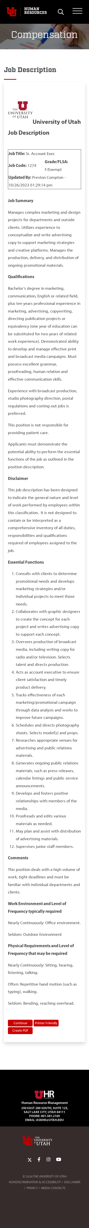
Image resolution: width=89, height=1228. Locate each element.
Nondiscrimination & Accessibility (35, 1182)
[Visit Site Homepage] (44, 1094)
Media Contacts (53, 1188)
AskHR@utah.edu (50, 1120)
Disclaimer (72, 1182)
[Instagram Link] (48, 1159)
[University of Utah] (44, 1141)
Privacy (32, 1188)
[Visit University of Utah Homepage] (12, 12)
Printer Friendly (46, 1023)
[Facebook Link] (39, 1159)
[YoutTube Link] (58, 1159)
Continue (20, 1023)
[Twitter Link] (30, 1159)
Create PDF (20, 1030)
